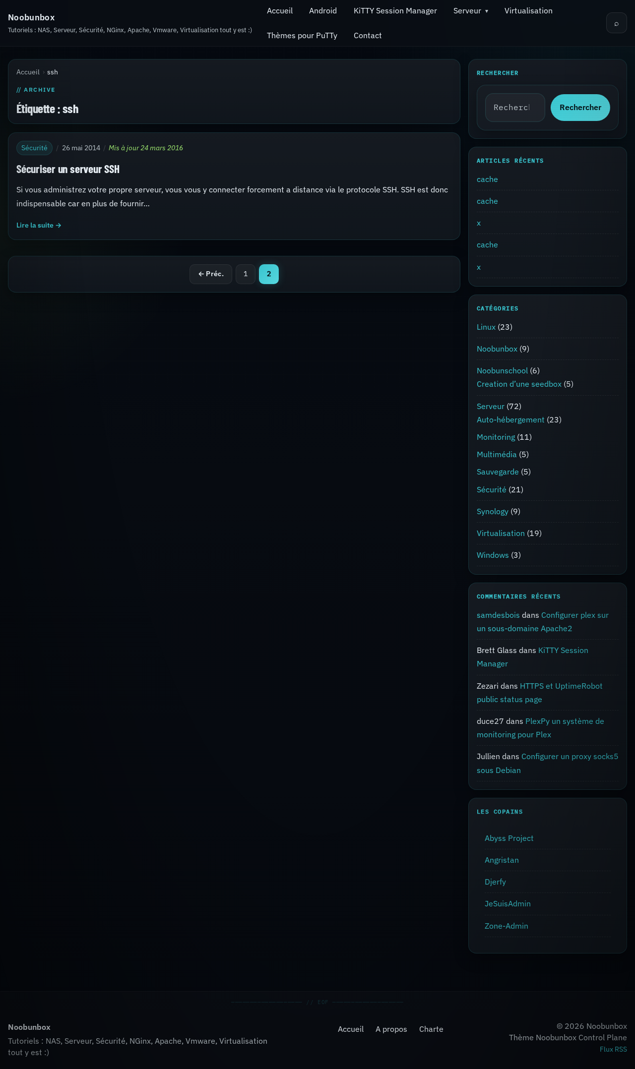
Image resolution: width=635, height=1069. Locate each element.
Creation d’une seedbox (519, 384)
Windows (493, 555)
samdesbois (498, 615)
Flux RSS (613, 1049)
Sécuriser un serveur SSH (67, 168)
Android (323, 10)
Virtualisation (529, 10)
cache (487, 179)
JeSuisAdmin (508, 903)
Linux (486, 327)
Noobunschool (502, 370)
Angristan (502, 860)
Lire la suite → (39, 224)
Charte (431, 1029)
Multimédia (497, 454)
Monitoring (496, 437)
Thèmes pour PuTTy (302, 35)
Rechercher (580, 108)
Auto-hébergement (511, 419)
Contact (368, 35)
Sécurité (34, 147)
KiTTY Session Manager (395, 10)
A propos (391, 1029)
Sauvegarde (498, 471)
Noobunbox (31, 17)
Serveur (467, 10)
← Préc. (211, 273)
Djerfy (495, 882)
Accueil (280, 10)
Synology (492, 511)
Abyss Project (509, 838)
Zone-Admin (506, 925)
